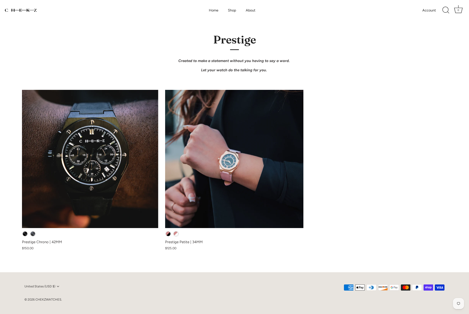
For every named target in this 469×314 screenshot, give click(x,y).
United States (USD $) (39, 286)
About (250, 10)
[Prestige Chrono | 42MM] (91, 159)
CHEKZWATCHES (48, 299)
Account (429, 10)
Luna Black (168, 234)
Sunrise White (176, 234)
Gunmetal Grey (33, 234)
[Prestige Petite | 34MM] (234, 159)
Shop (232, 10)
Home (213, 10)
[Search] (445, 10)
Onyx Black (25, 234)
